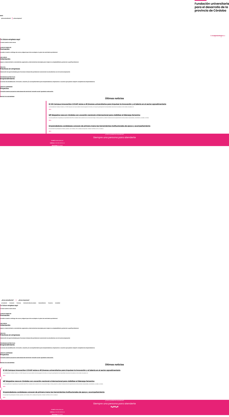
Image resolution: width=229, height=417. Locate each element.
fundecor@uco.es (57, 140)
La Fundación (4, 303)
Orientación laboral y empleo (29, 303)
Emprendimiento (42, 303)
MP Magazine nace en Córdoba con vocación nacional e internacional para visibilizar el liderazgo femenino (94, 115)
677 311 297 (57, 145)
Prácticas (19, 303)
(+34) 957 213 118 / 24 (57, 143)
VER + (50, 109)
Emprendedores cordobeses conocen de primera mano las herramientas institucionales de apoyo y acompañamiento (99, 126)
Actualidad (57, 303)
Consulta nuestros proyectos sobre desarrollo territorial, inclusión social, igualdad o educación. (26, 91)
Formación (11, 303)
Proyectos (50, 303)
